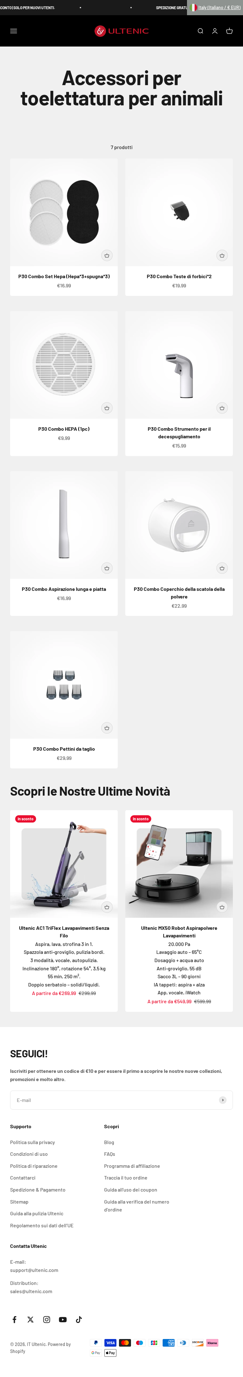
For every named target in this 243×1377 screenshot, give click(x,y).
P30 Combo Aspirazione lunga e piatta (64, 589)
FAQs (109, 1154)
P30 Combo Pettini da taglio (64, 749)
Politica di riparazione (34, 1166)
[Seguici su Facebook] (14, 1319)
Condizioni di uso (29, 1154)
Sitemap (19, 1202)
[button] (215, 7)
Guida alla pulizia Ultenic (36, 1213)
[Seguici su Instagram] (46, 1319)
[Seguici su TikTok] (79, 1319)
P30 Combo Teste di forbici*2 (179, 276)
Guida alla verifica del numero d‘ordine (136, 1206)
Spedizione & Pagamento (37, 1189)
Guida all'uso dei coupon (130, 1189)
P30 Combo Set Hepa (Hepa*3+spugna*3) (64, 276)
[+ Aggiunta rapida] (107, 255)
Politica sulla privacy (32, 1142)
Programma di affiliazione (132, 1166)
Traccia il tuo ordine (125, 1177)
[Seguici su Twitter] (30, 1319)
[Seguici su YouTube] (63, 1319)
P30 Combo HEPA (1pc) (64, 429)
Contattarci (22, 1177)
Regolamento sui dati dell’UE (42, 1225)
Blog (109, 1142)
